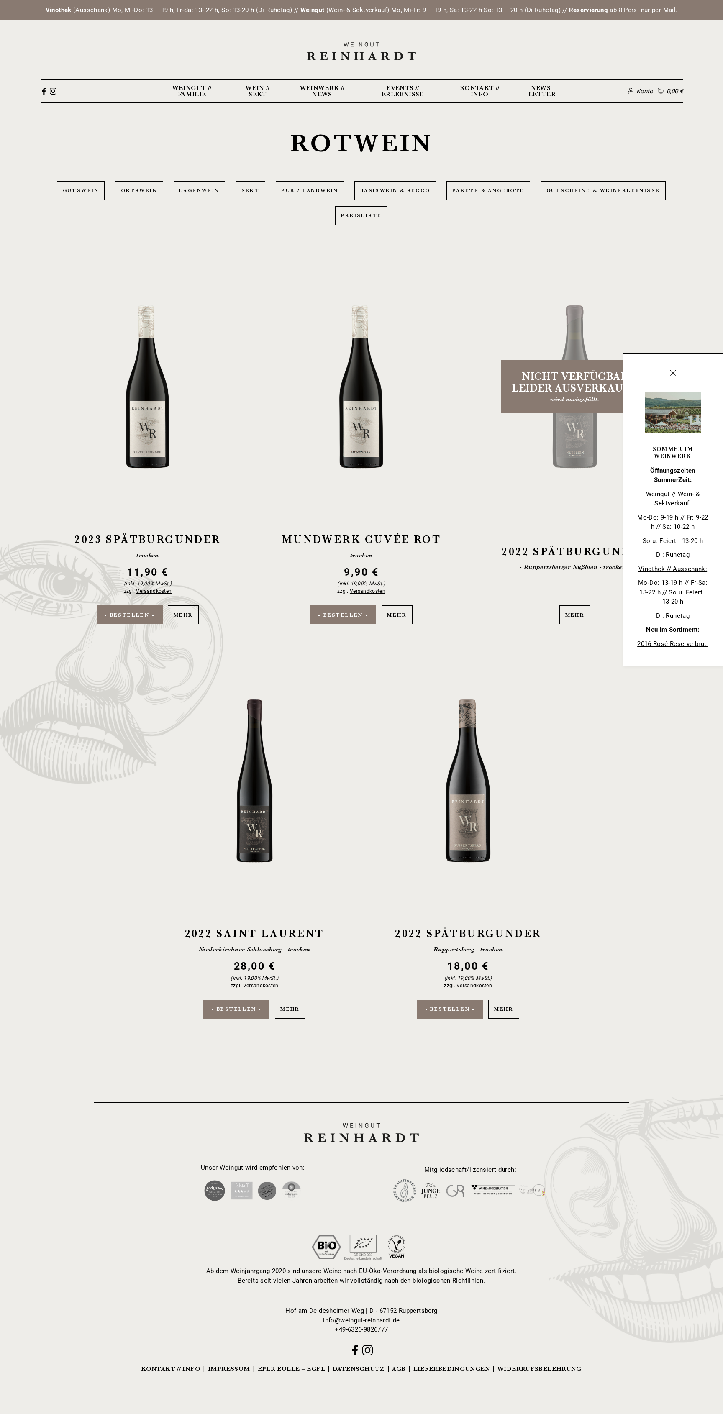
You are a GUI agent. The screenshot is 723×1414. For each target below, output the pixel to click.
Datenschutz (359, 1369)
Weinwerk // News (322, 91)
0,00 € (674, 91)
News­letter (542, 91)
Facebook (44, 91)
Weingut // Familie (192, 91)
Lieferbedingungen (451, 1369)
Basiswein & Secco (395, 190)
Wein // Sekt (258, 91)
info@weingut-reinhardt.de (361, 1320)
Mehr (148, 437)
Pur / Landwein (309, 190)
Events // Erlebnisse (403, 91)
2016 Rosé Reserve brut (672, 644)
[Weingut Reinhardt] (361, 51)
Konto (644, 91)
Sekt (250, 190)
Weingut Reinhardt (361, 1122)
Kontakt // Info (480, 91)
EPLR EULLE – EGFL (291, 1369)
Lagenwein (199, 190)
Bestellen (130, 615)
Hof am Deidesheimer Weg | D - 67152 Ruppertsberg (361, 1310)
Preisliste (361, 215)
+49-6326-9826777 (361, 1329)
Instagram (53, 91)
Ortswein (139, 190)
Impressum (229, 1369)
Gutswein (81, 190)
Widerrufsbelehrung (539, 1369)
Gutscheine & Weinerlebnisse (603, 190)
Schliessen (673, 372)
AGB (398, 1369)
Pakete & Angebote (488, 190)
